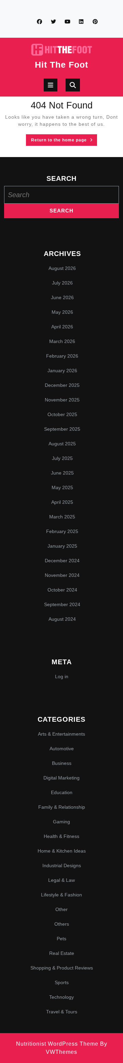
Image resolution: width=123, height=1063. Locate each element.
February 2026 (62, 356)
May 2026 (62, 312)
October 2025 (62, 414)
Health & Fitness (61, 836)
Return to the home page (64, 141)
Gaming (61, 821)
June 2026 (62, 297)
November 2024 (62, 575)
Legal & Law (61, 880)
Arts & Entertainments (61, 734)
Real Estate (61, 953)
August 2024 (62, 619)
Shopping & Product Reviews (61, 968)
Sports (62, 982)
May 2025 (62, 487)
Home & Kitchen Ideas (62, 851)
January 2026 (62, 370)
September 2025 (62, 429)
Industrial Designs (61, 865)
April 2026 (62, 326)
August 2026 (62, 268)
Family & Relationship (61, 807)
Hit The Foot (61, 64)
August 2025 (62, 443)
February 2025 (62, 531)
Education (61, 792)
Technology (61, 997)
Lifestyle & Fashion (61, 894)
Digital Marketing (61, 778)
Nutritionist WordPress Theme (57, 1044)
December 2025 (62, 385)
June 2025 (62, 473)
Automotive (62, 748)
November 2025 (62, 399)
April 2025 (62, 502)
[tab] (50, 85)
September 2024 (62, 604)
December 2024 (62, 560)
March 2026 (62, 341)
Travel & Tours (61, 1011)
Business (61, 763)
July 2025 (62, 458)
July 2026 (62, 283)
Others (61, 924)
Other (61, 909)
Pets (61, 938)
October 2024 (62, 590)
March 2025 (62, 516)
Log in (61, 676)
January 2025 (62, 546)
